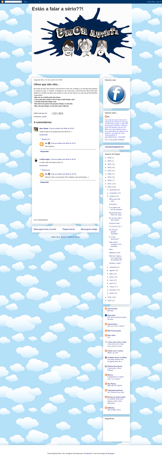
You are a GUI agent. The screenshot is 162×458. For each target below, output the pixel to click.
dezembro (114, 190)
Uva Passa (111, 384)
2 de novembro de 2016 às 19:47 (63, 143)
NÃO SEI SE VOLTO (114, 386)
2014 (110, 300)
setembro (113, 267)
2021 (110, 171)
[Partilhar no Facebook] (60, 113)
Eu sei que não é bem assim (115, 219)
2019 (110, 177)
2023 (110, 164)
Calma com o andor (115, 351)
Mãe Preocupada (114, 331)
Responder (43, 135)
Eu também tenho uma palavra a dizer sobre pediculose (115, 401)
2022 (110, 167)
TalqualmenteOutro (115, 390)
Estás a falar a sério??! (57, 8)
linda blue (111, 315)
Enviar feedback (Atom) (70, 237)
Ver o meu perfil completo (114, 140)
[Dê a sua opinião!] (55, 113)
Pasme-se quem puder (116, 397)
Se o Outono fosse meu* (115, 392)
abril (111, 283)
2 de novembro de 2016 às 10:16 (63, 159)
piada (44, 116)
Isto (108, 337)
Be (46, 143)
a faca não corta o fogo (116, 342)
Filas (111, 249)
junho (112, 277)
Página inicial (69, 229)
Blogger (111, 453)
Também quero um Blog (117, 357)
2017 (110, 184)
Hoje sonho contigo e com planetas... (115, 244)
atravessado (112, 309)
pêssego (110, 310)
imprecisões (112, 324)
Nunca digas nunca (114, 410)
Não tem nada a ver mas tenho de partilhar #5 (115, 258)
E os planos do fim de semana (115, 208)
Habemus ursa (114, 253)
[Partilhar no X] (57, 113)
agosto (112, 270)
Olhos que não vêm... (114, 200)
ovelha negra (44, 159)
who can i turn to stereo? (115, 326)
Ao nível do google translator (113, 232)
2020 (110, 174)
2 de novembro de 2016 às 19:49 (63, 174)
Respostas (46, 139)
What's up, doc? (112, 353)
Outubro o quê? (115, 263)
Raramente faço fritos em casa (115, 214)
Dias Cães (111, 335)
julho (112, 274)
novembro (114, 193)
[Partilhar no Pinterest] (62, 113)
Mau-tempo (44, 128)
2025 (110, 158)
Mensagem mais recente (45, 229)
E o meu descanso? (114, 238)
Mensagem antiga (89, 229)
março (112, 287)
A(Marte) (110, 408)
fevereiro (113, 290)
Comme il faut (114, 223)
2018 (110, 180)
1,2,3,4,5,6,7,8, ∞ (115, 226)
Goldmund (88, 453)
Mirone (110, 375)
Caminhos (113, 204)
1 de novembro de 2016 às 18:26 (61, 128)
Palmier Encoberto (114, 366)
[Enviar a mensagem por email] (53, 113)
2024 (110, 161)
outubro (113, 196)
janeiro (112, 293)
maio (112, 280)
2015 (110, 297)
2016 (110, 187)
